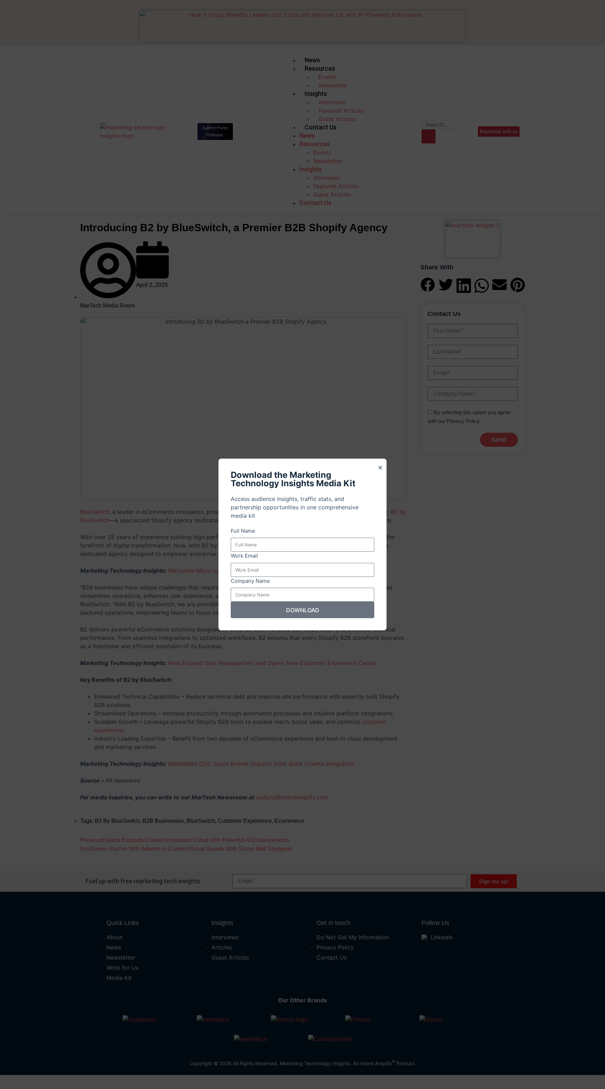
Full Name (243, 531)
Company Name (250, 581)
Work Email (244, 555)
